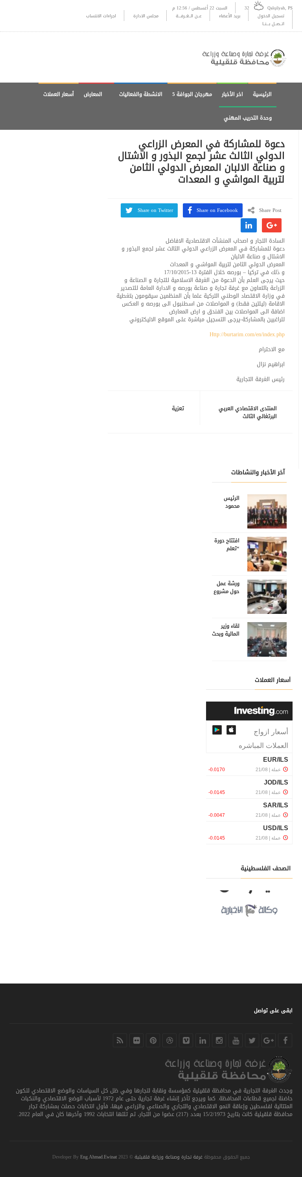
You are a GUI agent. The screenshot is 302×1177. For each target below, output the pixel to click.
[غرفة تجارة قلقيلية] (247, 57)
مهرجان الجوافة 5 (192, 94)
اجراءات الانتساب (101, 16)
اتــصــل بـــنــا (273, 24)
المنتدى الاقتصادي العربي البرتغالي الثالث (248, 412)
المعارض (93, 94)
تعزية (178, 409)
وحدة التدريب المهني (248, 118)
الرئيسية (262, 94)
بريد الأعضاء (229, 16)
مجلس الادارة (145, 16)
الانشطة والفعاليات (140, 94)
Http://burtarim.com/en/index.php (247, 334)
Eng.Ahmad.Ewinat (98, 1157)
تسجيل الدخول (271, 16)
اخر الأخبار (232, 94)
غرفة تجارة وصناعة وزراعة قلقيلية (168, 1157)
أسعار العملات (58, 94)
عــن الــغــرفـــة (189, 16)
